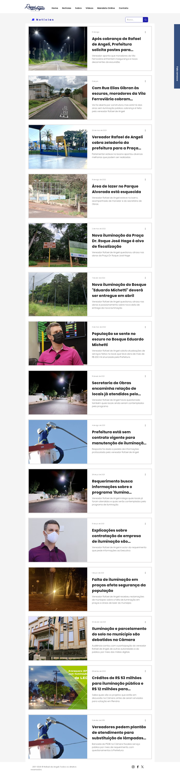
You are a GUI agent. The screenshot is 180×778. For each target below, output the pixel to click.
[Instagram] (133, 767)
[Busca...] (145, 19)
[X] (142, 767)
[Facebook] (138, 767)
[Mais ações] (146, 32)
